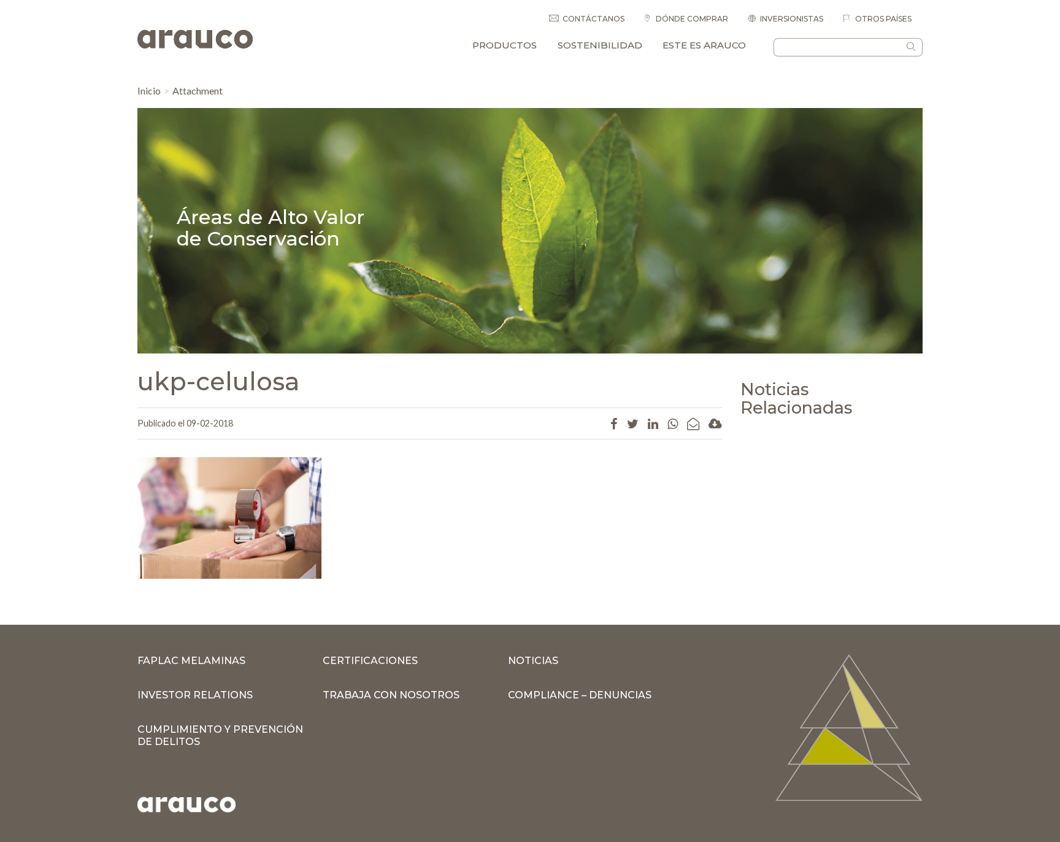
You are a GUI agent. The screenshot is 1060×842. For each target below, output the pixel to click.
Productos (504, 45)
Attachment (197, 90)
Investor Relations (195, 695)
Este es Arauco (704, 45)
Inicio (149, 90)
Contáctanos (593, 18)
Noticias (533, 660)
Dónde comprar (691, 18)
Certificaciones (370, 660)
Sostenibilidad (600, 45)
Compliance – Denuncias (579, 695)
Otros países (882, 18)
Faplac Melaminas (191, 660)
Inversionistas (791, 18)
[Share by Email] (693, 423)
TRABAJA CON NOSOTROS (391, 695)
